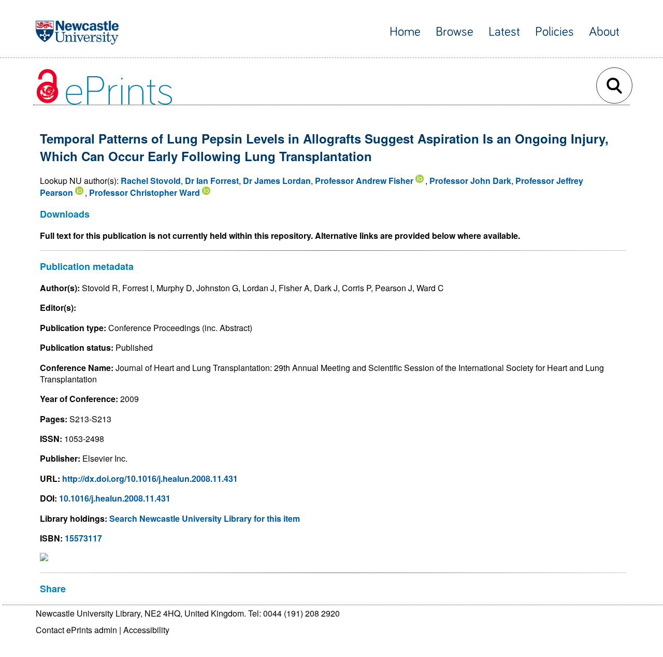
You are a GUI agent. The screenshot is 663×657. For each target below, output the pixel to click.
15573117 (83, 538)
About (604, 31)
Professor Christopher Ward (144, 192)
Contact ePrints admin (76, 630)
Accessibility (146, 630)
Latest (504, 31)
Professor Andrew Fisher (364, 181)
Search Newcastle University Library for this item (204, 518)
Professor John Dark (470, 181)
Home (405, 31)
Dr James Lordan (277, 181)
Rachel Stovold (151, 181)
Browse (454, 31)
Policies (554, 31)
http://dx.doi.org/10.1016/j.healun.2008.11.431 (150, 478)
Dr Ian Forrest (212, 181)
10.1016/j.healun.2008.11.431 (114, 498)
